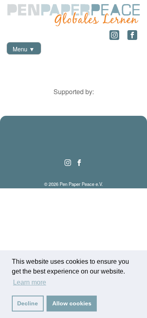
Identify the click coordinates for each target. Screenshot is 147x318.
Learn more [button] (29, 282)
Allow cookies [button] (71, 303)
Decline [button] (27, 303)
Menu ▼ (24, 48)
